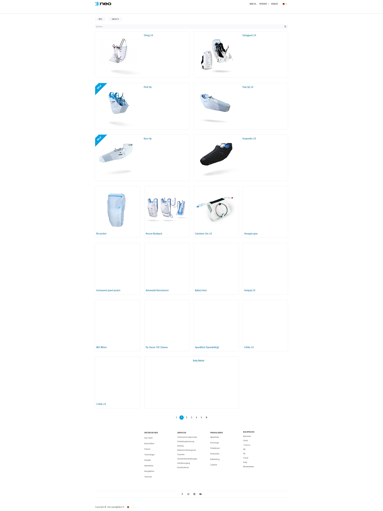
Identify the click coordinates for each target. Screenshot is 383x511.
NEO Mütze (101, 347)
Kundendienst (183, 467)
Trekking (246, 445)
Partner (147, 449)
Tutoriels (180, 454)
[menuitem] (253, 4)
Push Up (148, 86)
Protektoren (215, 448)
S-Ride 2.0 (101, 404)
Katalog (180, 446)
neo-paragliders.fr (115, 507)
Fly (244, 454)
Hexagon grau (251, 233)
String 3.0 (148, 35)
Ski (244, 449)
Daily (245, 462)
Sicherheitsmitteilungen (187, 459)
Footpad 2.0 (249, 290)
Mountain (247, 436)
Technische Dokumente (187, 437)
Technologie (149, 455)
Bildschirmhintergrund (186, 450)
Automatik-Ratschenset (157, 290)
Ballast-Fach (201, 290)
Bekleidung (214, 459)
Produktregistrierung (185, 441)
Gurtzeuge (214, 443)
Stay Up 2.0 (247, 86)
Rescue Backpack (154, 233)
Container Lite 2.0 (203, 233)
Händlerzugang (183, 463)
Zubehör (213, 465)
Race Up (148, 138)
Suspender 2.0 (249, 138)
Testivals (148, 477)
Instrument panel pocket (108, 290)
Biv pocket (101, 233)
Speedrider (214, 437)
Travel (245, 458)
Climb (245, 441)
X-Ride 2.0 (249, 347)
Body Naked (198, 360)
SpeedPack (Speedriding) (207, 347)
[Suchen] (285, 26)
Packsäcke (215, 454)
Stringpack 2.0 (249, 35)
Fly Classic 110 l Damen (157, 347)
